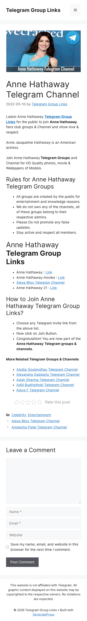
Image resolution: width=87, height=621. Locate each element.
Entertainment (39, 415)
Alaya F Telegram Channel (37, 390)
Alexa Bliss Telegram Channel (40, 283)
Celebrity (19, 415)
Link (49, 272)
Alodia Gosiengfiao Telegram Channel (47, 370)
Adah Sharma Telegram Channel (42, 380)
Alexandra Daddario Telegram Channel (48, 375)
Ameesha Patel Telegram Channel (39, 427)
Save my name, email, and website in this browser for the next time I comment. (44, 547)
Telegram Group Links (33, 10)
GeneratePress (43, 614)
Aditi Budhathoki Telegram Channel (45, 385)
